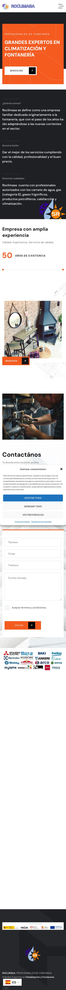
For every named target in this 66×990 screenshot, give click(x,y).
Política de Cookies (22, 521)
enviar (19, 625)
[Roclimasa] (18, 6)
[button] (61, 469)
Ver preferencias (33, 514)
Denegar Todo (33, 506)
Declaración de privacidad (41, 521)
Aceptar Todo (33, 498)
